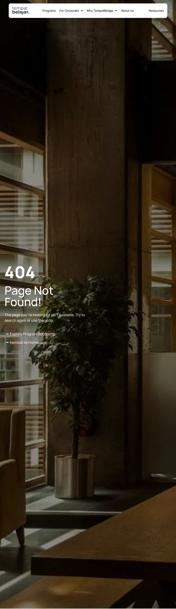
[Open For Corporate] (81, 10)
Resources (156, 10)
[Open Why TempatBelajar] (116, 10)
